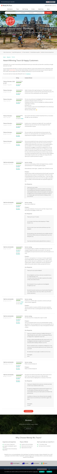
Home (4, 57)
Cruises (33, 9)
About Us (8, 57)
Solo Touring (25, 9)
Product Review (12, 70)
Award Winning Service (16, 52)
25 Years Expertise (25, 52)
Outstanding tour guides (35, 52)
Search (48, 12)
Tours (17, 9)
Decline (49, 471)
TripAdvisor (28, 73)
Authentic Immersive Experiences (47, 52)
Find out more (28, 428)
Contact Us (54, 5)
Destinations (10, 9)
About (48, 9)
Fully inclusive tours (7, 52)
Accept (42, 471)
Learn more (35, 471)
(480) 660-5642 (48, 5)
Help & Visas (40, 9)
